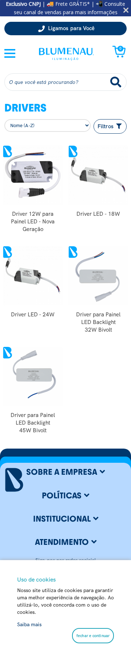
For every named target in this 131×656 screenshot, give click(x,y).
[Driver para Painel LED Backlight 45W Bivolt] (33, 376)
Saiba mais (29, 624)
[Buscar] (116, 82)
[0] (119, 55)
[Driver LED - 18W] (98, 175)
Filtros (106, 126)
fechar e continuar (93, 635)
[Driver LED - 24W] (33, 275)
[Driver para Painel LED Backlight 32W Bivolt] (98, 275)
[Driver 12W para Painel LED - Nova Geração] (33, 175)
